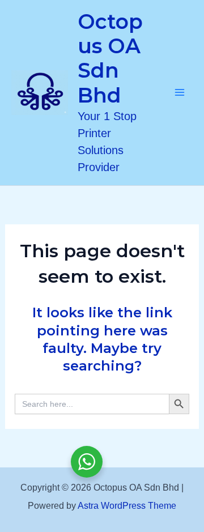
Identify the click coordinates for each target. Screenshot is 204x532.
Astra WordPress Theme (127, 505)
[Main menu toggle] (180, 93)
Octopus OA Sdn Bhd (110, 58)
